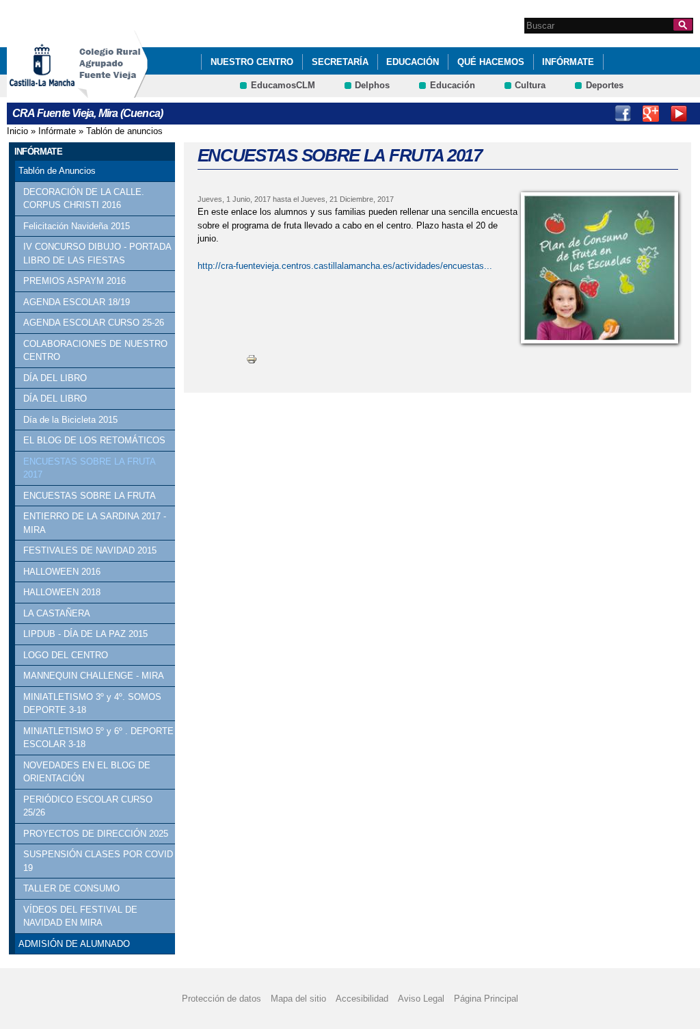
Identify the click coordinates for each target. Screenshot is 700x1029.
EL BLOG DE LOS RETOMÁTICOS (94, 440)
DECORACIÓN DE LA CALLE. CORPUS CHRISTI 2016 (83, 199)
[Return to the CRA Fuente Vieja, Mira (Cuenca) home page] (113, 91)
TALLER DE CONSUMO (71, 888)
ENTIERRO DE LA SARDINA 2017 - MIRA (94, 523)
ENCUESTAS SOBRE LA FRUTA (89, 496)
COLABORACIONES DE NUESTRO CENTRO (95, 351)
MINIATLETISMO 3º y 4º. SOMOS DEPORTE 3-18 (92, 704)
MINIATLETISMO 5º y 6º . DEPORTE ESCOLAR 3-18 (98, 738)
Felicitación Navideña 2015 (76, 226)
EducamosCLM (283, 85)
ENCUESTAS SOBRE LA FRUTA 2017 (89, 468)
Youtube (679, 113)
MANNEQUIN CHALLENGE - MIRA (93, 675)
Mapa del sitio (298, 998)
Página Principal (486, 998)
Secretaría (340, 62)
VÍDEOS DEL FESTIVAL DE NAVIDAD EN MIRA (80, 916)
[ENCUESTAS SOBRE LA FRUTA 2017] (599, 267)
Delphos (372, 85)
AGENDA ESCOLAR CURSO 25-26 (93, 322)
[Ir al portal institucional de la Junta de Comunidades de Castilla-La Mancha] (59, 91)
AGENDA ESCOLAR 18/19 (76, 302)
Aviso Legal (421, 998)
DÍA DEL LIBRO (55, 378)
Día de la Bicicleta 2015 (70, 420)
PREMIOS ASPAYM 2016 (74, 281)
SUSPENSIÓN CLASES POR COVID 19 (98, 861)
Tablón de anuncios (124, 131)
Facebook (623, 113)
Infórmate (568, 62)
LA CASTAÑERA (56, 613)
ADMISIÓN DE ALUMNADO (74, 944)
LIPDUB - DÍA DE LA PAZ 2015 (85, 634)
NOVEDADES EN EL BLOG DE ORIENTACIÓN (86, 772)
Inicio (17, 131)
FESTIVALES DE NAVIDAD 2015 (90, 550)
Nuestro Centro (252, 62)
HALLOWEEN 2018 (61, 592)
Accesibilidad (362, 998)
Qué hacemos (490, 62)
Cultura (530, 85)
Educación (412, 62)
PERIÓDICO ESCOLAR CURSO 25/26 (87, 806)
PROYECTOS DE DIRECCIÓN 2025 (95, 834)
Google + (651, 113)
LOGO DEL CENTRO (65, 655)
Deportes (604, 85)
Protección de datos (221, 998)
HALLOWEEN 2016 (61, 571)
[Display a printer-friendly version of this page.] (251, 359)
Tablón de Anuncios (57, 171)
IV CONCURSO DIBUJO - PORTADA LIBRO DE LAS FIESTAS (97, 253)
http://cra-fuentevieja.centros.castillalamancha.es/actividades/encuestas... (345, 266)
